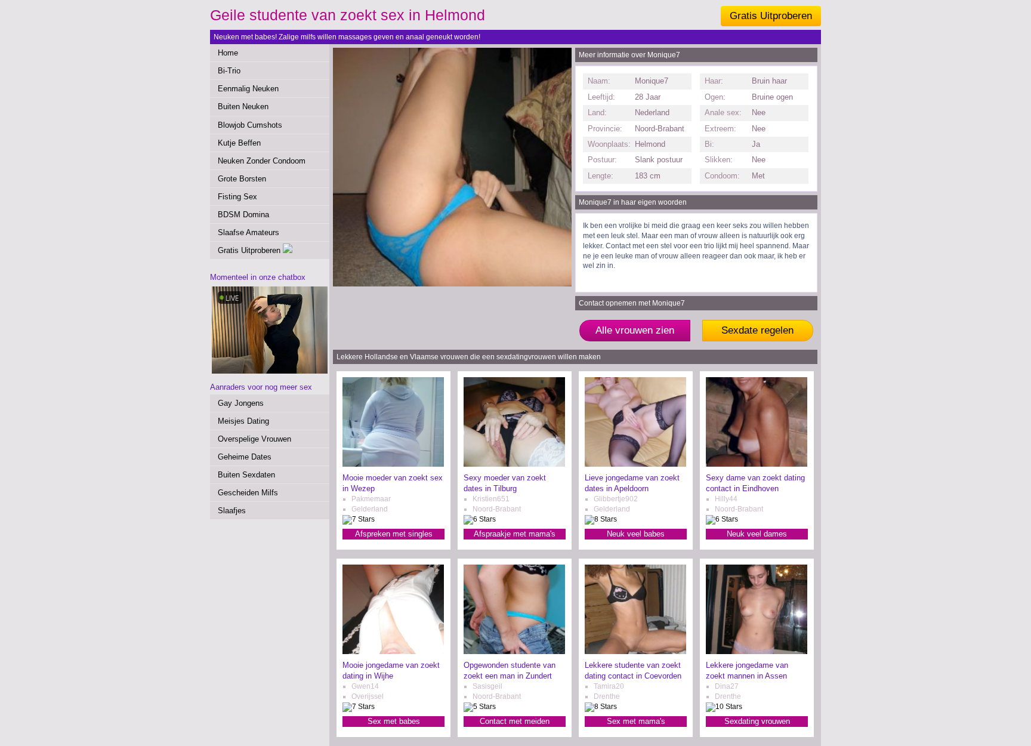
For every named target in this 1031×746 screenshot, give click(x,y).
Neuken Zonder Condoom (261, 160)
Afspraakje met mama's (514, 533)
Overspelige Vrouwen (254, 438)
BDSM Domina (243, 214)
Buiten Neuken (243, 106)
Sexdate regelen (757, 330)
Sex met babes (394, 721)
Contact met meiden (515, 721)
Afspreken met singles (394, 533)
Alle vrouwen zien (634, 330)
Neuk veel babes (636, 533)
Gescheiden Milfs (248, 492)
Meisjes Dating (243, 421)
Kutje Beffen (239, 142)
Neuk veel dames (757, 533)
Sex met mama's (636, 721)
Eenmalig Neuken (248, 88)
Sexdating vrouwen (757, 721)
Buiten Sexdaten (246, 474)
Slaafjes (232, 510)
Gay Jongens (241, 403)
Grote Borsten (242, 178)
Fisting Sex (237, 196)
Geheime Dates (244, 456)
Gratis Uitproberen (771, 15)
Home (228, 52)
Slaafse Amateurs (248, 232)
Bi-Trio (229, 70)
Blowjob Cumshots (250, 125)
